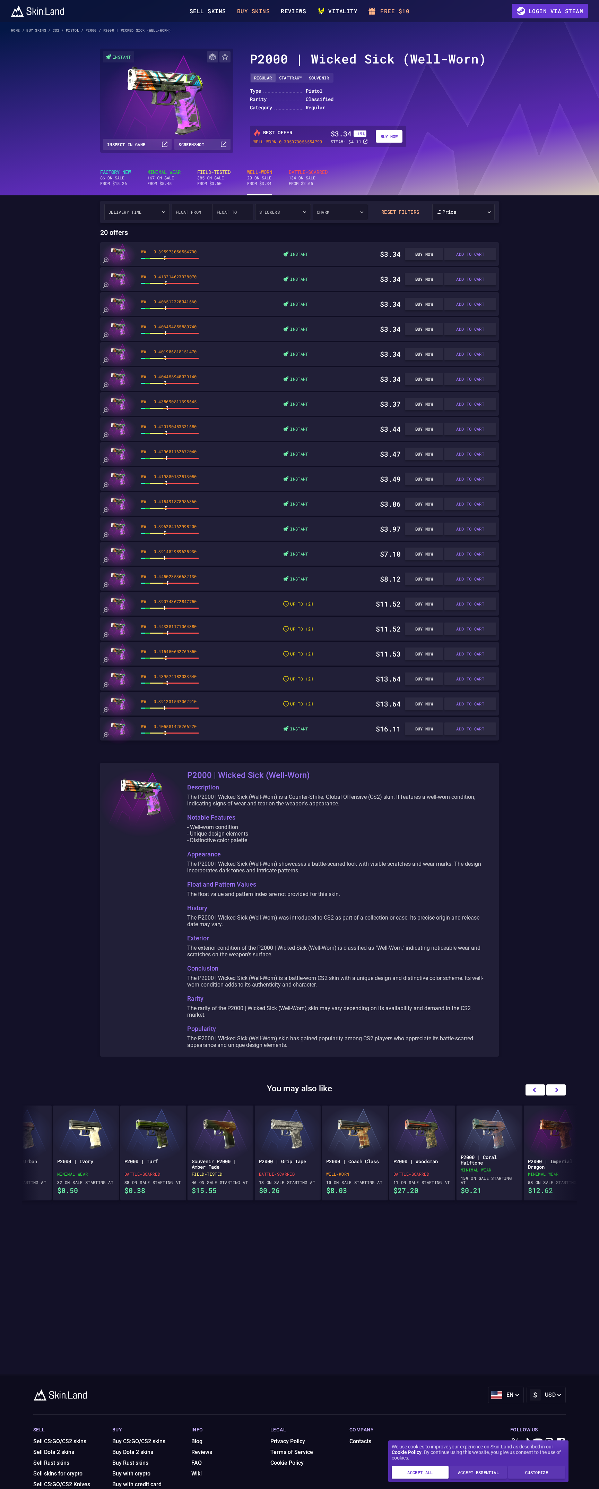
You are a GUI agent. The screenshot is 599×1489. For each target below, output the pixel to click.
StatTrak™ (290, 78)
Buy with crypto (131, 1473)
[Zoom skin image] (105, 260)
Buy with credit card (137, 1484)
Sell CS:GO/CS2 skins (59, 1441)
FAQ (196, 1463)
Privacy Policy (287, 1441)
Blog (196, 1441)
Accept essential (478, 1472)
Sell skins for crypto (58, 1473)
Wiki (196, 1473)
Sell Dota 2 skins (53, 1452)
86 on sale (115, 177)
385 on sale (214, 177)
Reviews (293, 11)
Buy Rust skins (130, 1463)
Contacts (360, 1441)
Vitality (342, 11)
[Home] (37, 11)
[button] (556, 1089)
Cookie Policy (407, 1452)
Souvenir (319, 78)
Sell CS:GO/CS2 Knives (61, 1484)
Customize (536, 1472)
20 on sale (259, 177)
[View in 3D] (212, 56)
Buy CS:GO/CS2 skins (138, 1441)
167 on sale (164, 177)
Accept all (420, 1472)
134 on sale (308, 177)
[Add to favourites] (225, 56)
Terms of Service (291, 1452)
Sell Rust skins (51, 1463)
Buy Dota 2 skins (132, 1452)
